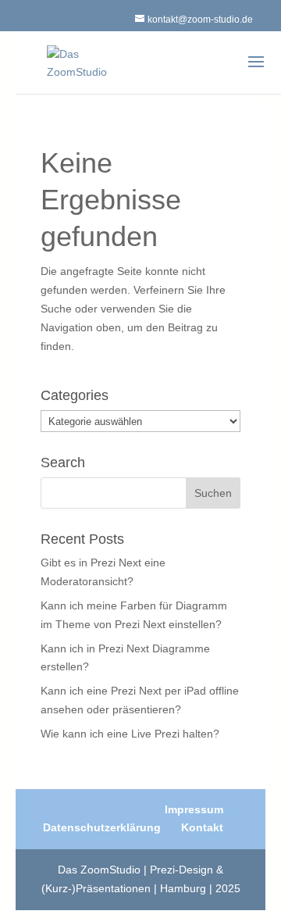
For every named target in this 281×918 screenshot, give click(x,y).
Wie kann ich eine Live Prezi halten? (130, 733)
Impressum (194, 809)
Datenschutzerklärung (102, 827)
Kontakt (202, 827)
